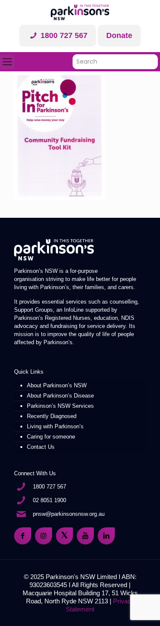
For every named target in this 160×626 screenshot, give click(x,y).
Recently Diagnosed (51, 416)
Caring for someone (51, 436)
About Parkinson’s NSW (57, 385)
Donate (119, 35)
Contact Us (41, 447)
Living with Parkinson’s (55, 426)
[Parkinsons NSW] (80, 12)
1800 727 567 (62, 35)
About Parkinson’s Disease (60, 395)
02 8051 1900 (49, 500)
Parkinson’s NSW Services (60, 406)
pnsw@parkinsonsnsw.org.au (69, 514)
